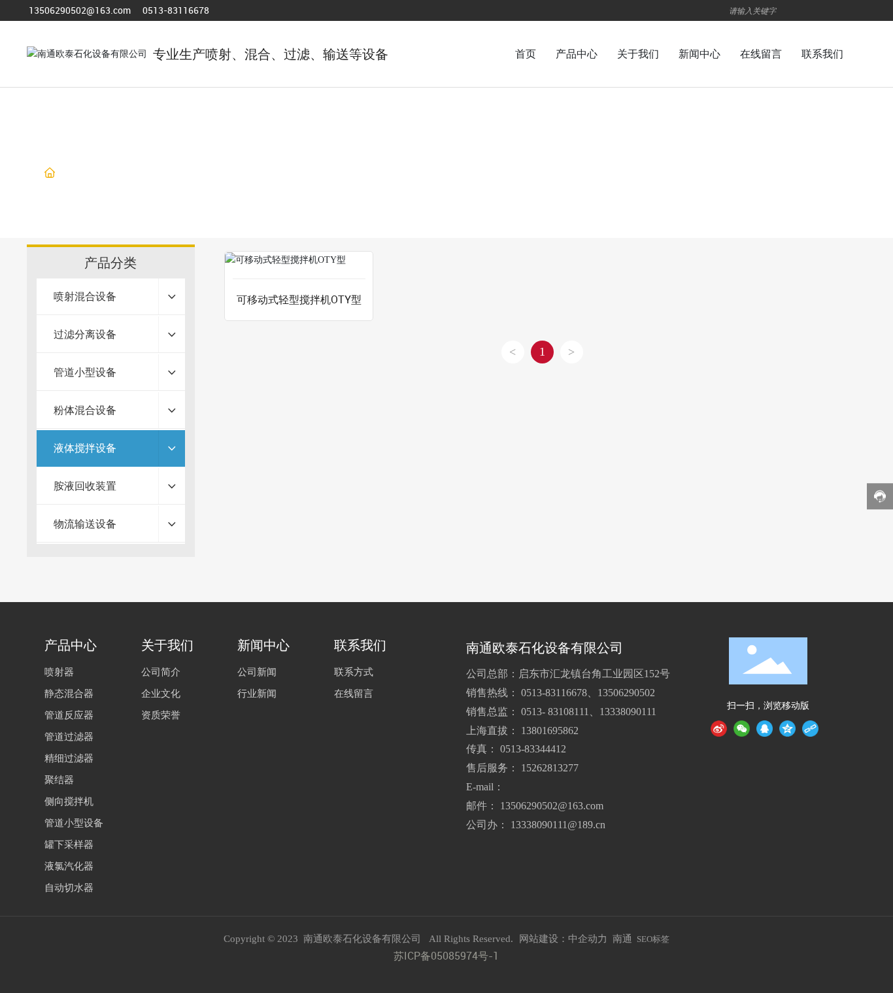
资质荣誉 (160, 714)
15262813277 (550, 767)
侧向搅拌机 (68, 800)
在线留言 (353, 692)
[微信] (741, 728)
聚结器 (59, 779)
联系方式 (353, 671)
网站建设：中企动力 (563, 939)
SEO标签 (653, 939)
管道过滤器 (68, 736)
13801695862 (550, 730)
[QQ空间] (787, 728)
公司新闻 (257, 671)
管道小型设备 (73, 822)
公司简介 (160, 671)
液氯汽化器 (68, 865)
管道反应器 (68, 714)
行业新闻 (257, 692)
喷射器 (59, 671)
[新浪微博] (719, 728)
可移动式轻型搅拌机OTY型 (299, 299)
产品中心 (112, 173)
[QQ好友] (764, 728)
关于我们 (167, 645)
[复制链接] (810, 728)
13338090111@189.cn (558, 824)
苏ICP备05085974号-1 (446, 956)
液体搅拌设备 (177, 173)
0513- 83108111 (555, 711)
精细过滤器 (68, 757)
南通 (622, 939)
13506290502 (626, 692)
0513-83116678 (176, 10)
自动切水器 (68, 887)
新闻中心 (263, 645)
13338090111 (627, 711)
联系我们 (360, 645)
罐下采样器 (68, 843)
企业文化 (160, 692)
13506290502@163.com (80, 10)
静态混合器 (68, 692)
